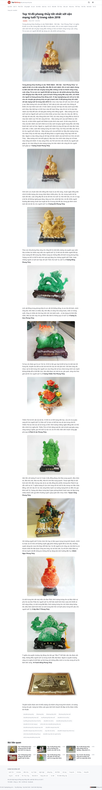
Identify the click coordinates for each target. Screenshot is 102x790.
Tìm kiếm (10, 782)
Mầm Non (26, 772)
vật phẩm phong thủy (28, 714)
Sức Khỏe (38, 6)
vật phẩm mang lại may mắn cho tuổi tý (32, 730)
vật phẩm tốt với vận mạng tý (30, 724)
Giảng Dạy (49, 772)
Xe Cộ (49, 6)
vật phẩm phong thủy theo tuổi (30, 717)
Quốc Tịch (11, 772)
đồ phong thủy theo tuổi (65, 714)
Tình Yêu (83, 6)
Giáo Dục (44, 6)
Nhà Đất (54, 6)
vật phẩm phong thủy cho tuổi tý (64, 721)
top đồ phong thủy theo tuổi (48, 717)
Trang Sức (71, 772)
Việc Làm (65, 6)
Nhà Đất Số (35, 775)
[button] (88, 2)
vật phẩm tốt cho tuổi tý (63, 717)
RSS (20, 782)
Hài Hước (89, 6)
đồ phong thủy (40, 714)
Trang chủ (10, 10)
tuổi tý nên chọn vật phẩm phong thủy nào (50, 724)
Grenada (18, 772)
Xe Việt (52, 775)
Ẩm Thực (59, 6)
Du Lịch (33, 6)
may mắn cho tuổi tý (50, 730)
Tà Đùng (79, 772)
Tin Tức (94, 6)
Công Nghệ (27, 6)
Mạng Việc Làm (44, 775)
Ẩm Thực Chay (25, 775)
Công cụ (15, 782)
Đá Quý (64, 772)
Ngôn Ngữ (41, 772)
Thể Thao (77, 6)
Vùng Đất (86, 772)
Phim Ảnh (20, 6)
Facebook (30, 782)
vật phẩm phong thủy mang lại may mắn (33, 727)
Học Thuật (33, 772)
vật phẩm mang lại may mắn (52, 727)
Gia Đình (10, 6)
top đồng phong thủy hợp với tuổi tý (32, 721)
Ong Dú (11, 775)
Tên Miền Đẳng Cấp (62, 775)
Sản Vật (17, 775)
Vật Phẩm (57, 772)
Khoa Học (71, 6)
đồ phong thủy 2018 (51, 714)
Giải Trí (15, 6)
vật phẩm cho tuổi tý (48, 721)
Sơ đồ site (24, 782)
